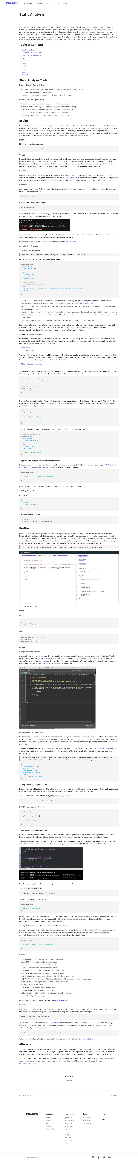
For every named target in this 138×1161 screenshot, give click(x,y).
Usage (24, 63)
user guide (89, 303)
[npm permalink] (18, 615)
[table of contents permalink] (18, 44)
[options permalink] (18, 171)
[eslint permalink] (18, 120)
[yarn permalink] (18, 631)
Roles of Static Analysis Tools (32, 52)
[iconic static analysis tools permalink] (18, 99)
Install (24, 61)
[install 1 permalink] (18, 610)
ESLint (23, 58)
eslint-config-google (28, 350)
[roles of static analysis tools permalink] (18, 85)
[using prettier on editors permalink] (18, 652)
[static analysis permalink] (18, 14)
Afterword (24, 75)
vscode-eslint (25, 347)
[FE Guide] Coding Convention (31, 364)
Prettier (23, 66)
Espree (111, 128)
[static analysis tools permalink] (18, 80)
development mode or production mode (98, 164)
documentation (70, 178)
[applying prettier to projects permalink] (18, 732)
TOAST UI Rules (110, 465)
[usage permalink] (18, 155)
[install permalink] (18, 140)
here (35, 606)
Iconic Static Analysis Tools (31, 55)
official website (71, 242)
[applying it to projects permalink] (18, 246)
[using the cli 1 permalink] (18, 1005)
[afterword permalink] (18, 1044)
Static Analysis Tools (28, 50)
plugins (33, 916)
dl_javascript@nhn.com (28, 1063)
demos (66, 135)
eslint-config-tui (26, 367)
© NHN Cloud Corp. (32, 1157)
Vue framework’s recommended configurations (38, 467)
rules (59, 135)
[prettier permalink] (18, 528)
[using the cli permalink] (18, 185)
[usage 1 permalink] (18, 647)
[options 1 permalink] (18, 954)
